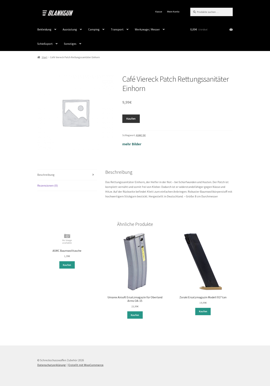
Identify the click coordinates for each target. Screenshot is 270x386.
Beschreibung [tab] (46, 174)
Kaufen (131, 118)
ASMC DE (141, 135)
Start (44, 57)
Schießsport (45, 43)
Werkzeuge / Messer (147, 29)
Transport (117, 29)
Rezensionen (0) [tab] (47, 185)
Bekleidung (44, 29)
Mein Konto (173, 11)
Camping (94, 29)
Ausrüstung (70, 29)
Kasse (158, 11)
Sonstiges (70, 43)
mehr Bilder (131, 144)
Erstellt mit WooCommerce (85, 365)
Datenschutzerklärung (51, 365)
